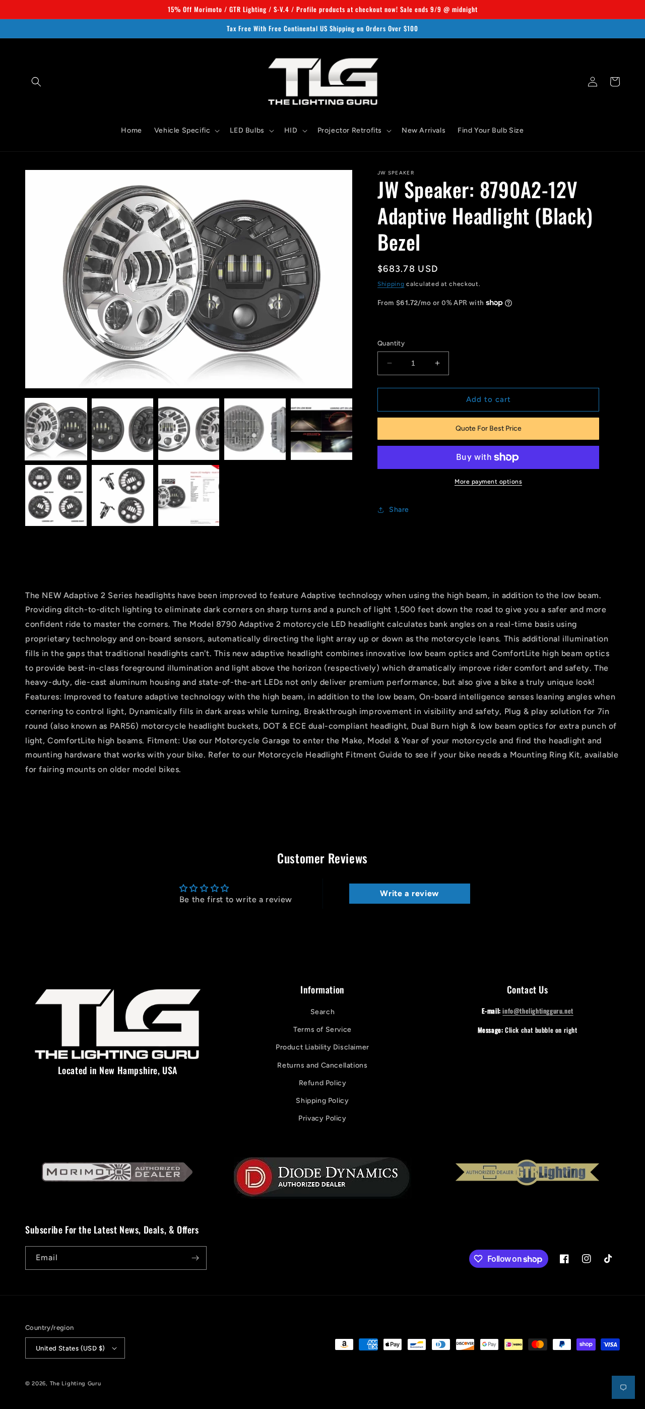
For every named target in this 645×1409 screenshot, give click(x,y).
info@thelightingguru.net (537, 1011)
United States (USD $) (70, 1348)
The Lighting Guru (75, 1383)
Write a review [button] (409, 893)
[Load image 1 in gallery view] (56, 429)
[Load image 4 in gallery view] (255, 429)
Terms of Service (322, 1029)
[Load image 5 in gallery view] (321, 429)
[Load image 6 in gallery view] (56, 495)
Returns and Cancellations (322, 1065)
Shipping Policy (322, 1100)
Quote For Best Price (489, 428)
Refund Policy (323, 1083)
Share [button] (399, 509)
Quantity (391, 343)
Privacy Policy (322, 1118)
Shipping (391, 283)
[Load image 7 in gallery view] (122, 495)
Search (322, 1012)
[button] (36, 82)
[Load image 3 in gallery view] (189, 429)
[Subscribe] (195, 1258)
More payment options (488, 481)
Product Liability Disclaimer (322, 1047)
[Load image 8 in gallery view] (189, 495)
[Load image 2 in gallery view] (122, 429)
